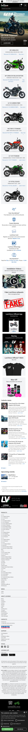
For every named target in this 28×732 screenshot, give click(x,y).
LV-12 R (3, 542)
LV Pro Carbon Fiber (5, 552)
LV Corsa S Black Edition (6, 523)
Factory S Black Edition (6, 556)
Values (2, 606)
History (2, 603)
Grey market (4, 614)
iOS (14, 250)
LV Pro (2, 551)
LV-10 (2, 531)
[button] (14, 726)
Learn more (22, 160)
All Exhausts (4, 585)
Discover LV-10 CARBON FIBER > (10, 107)
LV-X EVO (3, 568)
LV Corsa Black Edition (6, 526)
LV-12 (2, 538)
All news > (3, 468)
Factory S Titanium (5, 559)
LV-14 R (3, 519)
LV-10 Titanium (4, 536)
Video (2, 591)
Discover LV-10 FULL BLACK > (9, 185)
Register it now (16, 238)
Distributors (3, 611)
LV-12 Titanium (4, 541)
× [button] (26, 712)
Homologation (4, 633)
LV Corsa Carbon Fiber (6, 528)
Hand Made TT (4, 578)
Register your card (5, 639)
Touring (3, 581)
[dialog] (14, 721)
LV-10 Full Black (4, 533)
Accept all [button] (7, 729)
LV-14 (2, 515)
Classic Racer (4, 565)
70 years (3, 610)
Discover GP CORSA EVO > (10, 54)
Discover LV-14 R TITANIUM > (9, 160)
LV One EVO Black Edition (6, 546)
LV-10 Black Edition (5, 532)
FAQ (7, 260)
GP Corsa (3, 571)
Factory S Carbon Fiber (6, 558)
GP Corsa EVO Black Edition (7, 577)
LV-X (2, 569)
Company (3, 601)
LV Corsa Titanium (5, 529)
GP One (3, 564)
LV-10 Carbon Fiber (5, 535)
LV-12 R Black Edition (6, 543)
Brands (2, 604)
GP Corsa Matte (4, 574)
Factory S (3, 555)
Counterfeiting (4, 613)
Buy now (21, 54)
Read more (13, 718)
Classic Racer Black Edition (7, 567)
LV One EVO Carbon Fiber (6, 548)
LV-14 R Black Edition (6, 520)
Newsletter (3, 640)
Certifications (4, 608)
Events (2, 600)
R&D (2, 607)
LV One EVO (3, 545)
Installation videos (5, 636)
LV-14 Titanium (4, 518)
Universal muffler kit (5, 584)
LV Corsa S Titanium (5, 525)
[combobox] (24, 712)
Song (2, 593)
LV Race (3, 561)
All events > (4, 481)
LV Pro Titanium (4, 554)
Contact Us (3, 621)
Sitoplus (3, 582)
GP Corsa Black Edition (6, 572)
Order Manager (4, 616)
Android (19, 250)
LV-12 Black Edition (5, 539)
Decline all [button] (20, 729)
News (2, 598)
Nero (2, 549)
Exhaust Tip (3, 580)
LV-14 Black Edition (5, 516)
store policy (23, 491)
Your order (3, 637)
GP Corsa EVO (4, 575)
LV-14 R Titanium (5, 522)
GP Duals (3, 562)
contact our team (14, 260)
